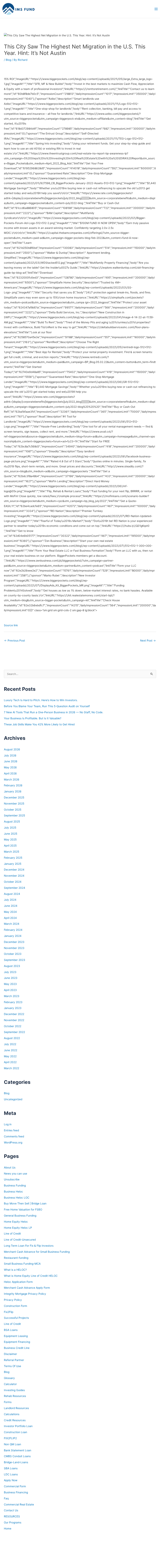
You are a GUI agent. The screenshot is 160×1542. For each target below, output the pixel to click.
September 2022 (14, 1032)
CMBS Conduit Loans (17, 1456)
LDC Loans (11, 1474)
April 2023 (10, 990)
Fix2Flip (8, 1312)
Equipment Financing (17, 1341)
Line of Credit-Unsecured (20, 1239)
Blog (8, 59)
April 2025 (10, 845)
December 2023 (14, 941)
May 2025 (10, 839)
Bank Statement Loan (17, 1450)
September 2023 (14, 959)
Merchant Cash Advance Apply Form (27, 1287)
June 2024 (10, 905)
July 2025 (10, 827)
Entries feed (11, 1130)
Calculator (10, 1384)
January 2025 (12, 863)
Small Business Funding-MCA (22, 1263)
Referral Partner (14, 1360)
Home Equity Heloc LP (18, 1227)
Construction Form (15, 1305)
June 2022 (10, 1050)
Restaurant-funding (16, 1257)
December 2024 (14, 869)
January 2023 (12, 1008)
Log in (8, 1124)
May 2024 (10, 911)
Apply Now (10, 1480)
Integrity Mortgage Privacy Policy (25, 1293)
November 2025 (14, 803)
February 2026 (13, 785)
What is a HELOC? (15, 1269)
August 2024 (12, 893)
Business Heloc (13, 1191)
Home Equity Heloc (16, 1221)
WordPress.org (13, 1142)
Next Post (148, 640)
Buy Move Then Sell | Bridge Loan (25, 1203)
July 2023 (10, 972)
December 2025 (14, 797)
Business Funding (15, 1185)
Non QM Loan (12, 1444)
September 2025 (14, 815)
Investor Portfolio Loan (18, 1426)
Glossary (9, 1378)
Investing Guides (14, 1390)
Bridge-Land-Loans (16, 1462)
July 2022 (10, 1044)
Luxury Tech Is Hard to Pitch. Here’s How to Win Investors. (41, 700)
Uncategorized (13, 1099)
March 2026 (11, 779)
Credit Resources (15, 1420)
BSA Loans (11, 1329)
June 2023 (10, 977)
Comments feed (14, 1136)
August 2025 (12, 821)
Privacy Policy (13, 1299)
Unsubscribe (12, 1179)
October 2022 (12, 1026)
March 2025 (11, 851)
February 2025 (13, 857)
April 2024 (10, 917)
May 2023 (10, 984)
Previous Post (14, 640)
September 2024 (14, 887)
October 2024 (12, 881)
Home (7, 1528)
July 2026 (10, 755)
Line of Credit (12, 1233)
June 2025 (10, 833)
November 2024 (14, 875)
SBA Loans (11, 1468)
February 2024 (13, 929)
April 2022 (10, 1062)
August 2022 (12, 1038)
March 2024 (11, 923)
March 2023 (11, 996)
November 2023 (14, 948)
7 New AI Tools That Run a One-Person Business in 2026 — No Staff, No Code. (53, 712)
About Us (9, 1167)
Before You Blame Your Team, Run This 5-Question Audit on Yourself (47, 706)
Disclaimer (10, 1354)
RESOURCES (12, 1516)
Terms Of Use (12, 1366)
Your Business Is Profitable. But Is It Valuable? (32, 718)
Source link (11, 625)
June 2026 (10, 761)
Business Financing (16, 1492)
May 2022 (10, 1056)
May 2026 (10, 767)
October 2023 (12, 953)
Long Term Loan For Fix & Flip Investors (28, 1245)
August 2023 (12, 966)
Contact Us (11, 1510)
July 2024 (10, 899)
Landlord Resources (16, 1408)
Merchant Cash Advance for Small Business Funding (37, 1251)
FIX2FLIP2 (10, 1438)
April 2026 (10, 773)
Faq (6, 1498)
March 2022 (11, 1068)
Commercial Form (15, 1486)
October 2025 (12, 809)
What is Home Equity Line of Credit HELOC (31, 1275)
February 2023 (13, 1002)
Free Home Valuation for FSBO (23, 1209)
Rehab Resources (15, 1396)
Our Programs (12, 1522)
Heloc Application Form (18, 1281)
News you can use (15, 1173)
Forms (8, 1402)
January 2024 (12, 935)
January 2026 (12, 791)
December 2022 (14, 1014)
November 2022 (14, 1020)
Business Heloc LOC (16, 1197)
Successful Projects (16, 1317)
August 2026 (12, 749)
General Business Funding (20, 1215)
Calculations (11, 1414)
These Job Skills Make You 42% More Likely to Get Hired (39, 724)
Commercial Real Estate (19, 1504)
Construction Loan (15, 1432)
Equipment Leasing (16, 1336)
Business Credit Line (16, 1347)
